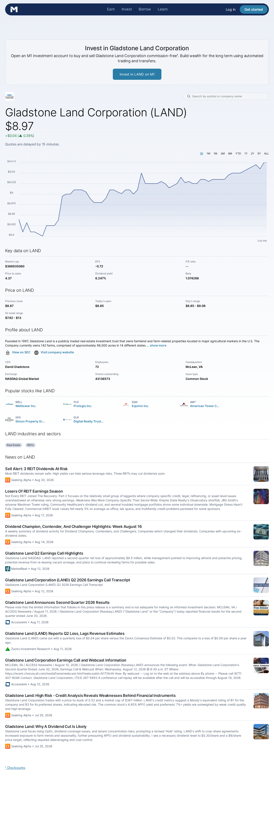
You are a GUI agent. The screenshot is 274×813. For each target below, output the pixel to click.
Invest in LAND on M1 (137, 74)
